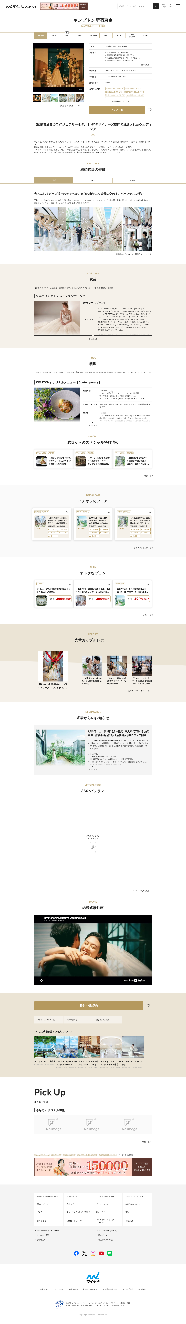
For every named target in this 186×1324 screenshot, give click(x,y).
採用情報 (142, 1289)
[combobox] (135, 6)
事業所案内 (73, 1289)
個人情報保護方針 (110, 1289)
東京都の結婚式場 (69, 1155)
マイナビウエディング (42, 1155)
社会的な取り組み (90, 1289)
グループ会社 (127, 1289)
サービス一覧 (58, 1289)
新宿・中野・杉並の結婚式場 (87, 1155)
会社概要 (44, 1289)
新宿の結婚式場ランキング (108, 1155)
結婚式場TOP (56, 1155)
